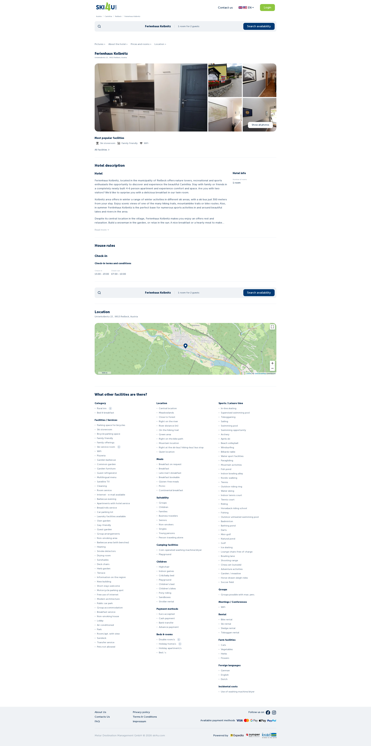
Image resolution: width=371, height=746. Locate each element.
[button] (272, 363)
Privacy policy (141, 712)
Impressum (139, 721)
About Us (100, 712)
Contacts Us (102, 716)
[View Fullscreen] (272, 326)
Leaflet (248, 373)
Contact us (225, 7)
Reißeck (118, 16)
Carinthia (108, 16)
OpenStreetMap (260, 373)
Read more (101, 230)
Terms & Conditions (145, 716)
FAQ (97, 721)
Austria (99, 16)
